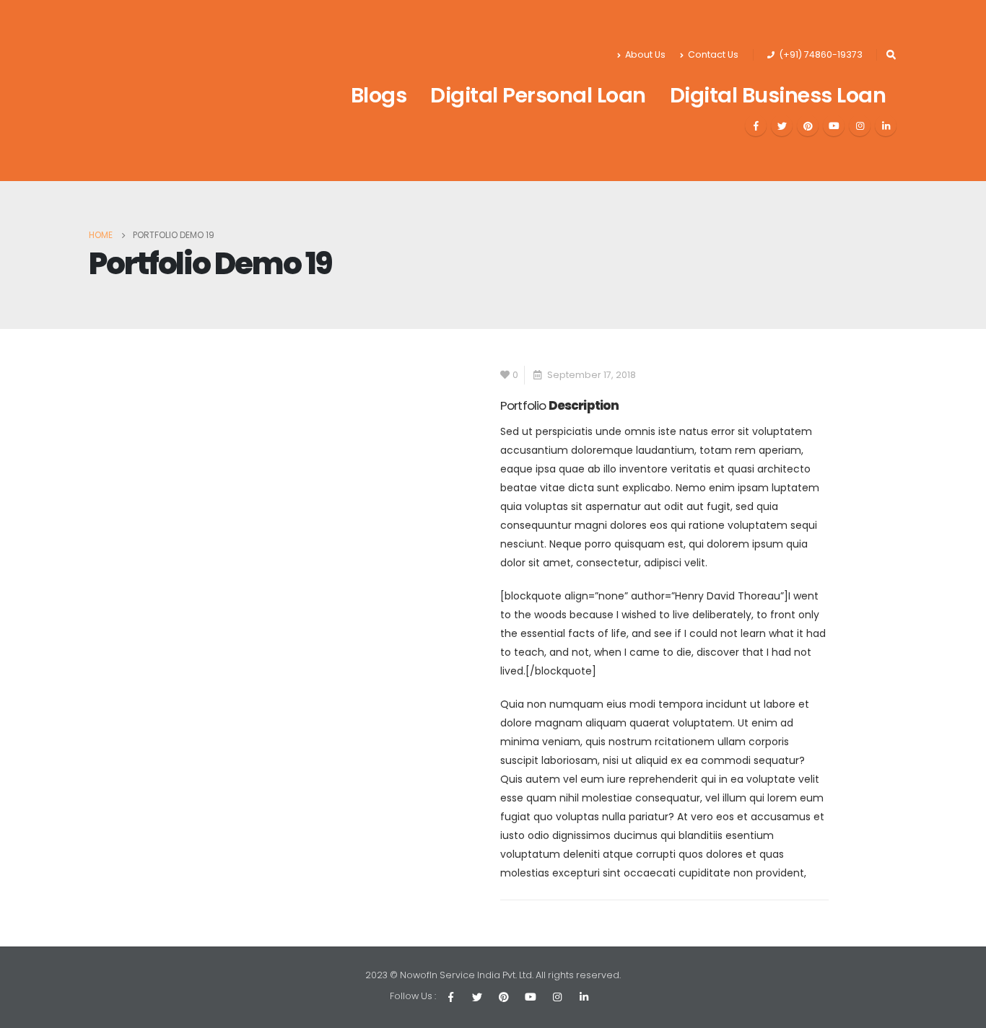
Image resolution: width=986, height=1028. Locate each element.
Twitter (477, 997)
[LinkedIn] (885, 125)
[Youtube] (834, 125)
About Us (645, 54)
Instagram (557, 997)
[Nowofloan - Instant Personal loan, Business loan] (168, 90)
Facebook (450, 997)
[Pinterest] (808, 125)
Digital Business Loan (778, 95)
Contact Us (713, 54)
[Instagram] (860, 125)
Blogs (379, 95)
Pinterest (504, 997)
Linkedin (584, 997)
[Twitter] (782, 125)
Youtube (530, 997)
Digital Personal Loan (538, 95)
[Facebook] (756, 125)
